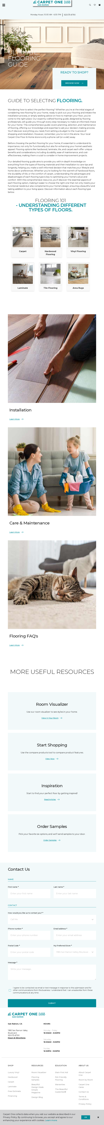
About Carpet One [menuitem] (85, 1073)
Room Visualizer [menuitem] (38, 1072)
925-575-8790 (70, 15)
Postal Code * (14, 946)
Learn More (14, 419)
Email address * (60, 929)
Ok (85, 1117)
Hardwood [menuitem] (12, 1077)
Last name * (59, 887)
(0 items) (99, 5)
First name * (13, 887)
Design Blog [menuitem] (37, 1097)
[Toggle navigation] (3, 5)
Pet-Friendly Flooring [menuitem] (61, 1078)
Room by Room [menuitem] (86, 1080)
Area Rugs (78, 288)
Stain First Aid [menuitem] (61, 1072)
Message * (12, 962)
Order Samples (50, 840)
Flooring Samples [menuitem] (35, 1078)
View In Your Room (49, 718)
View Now (50, 759)
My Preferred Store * (63, 946)
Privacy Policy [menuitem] (85, 1104)
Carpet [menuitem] (11, 1082)
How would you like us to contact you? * (25, 913)
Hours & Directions (16, 1038)
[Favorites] (94, 5)
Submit (52, 1003)
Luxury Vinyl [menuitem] (13, 1072)
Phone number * (15, 929)
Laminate (23, 288)
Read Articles (50, 799)
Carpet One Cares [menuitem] (84, 1085)
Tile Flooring (50, 288)
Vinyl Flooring (78, 251)
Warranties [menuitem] (60, 1084)
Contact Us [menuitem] (84, 1092)
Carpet (22, 251)
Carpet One (13, 37)
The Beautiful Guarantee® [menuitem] (61, 1090)
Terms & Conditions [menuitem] (84, 1097)
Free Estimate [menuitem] (14, 1091)
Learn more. (51, 1120)
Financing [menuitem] (12, 1096)
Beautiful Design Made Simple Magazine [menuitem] (37, 1088)
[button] (90, 5)
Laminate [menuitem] (12, 1086)
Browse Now (72, 83)
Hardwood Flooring (50, 253)
